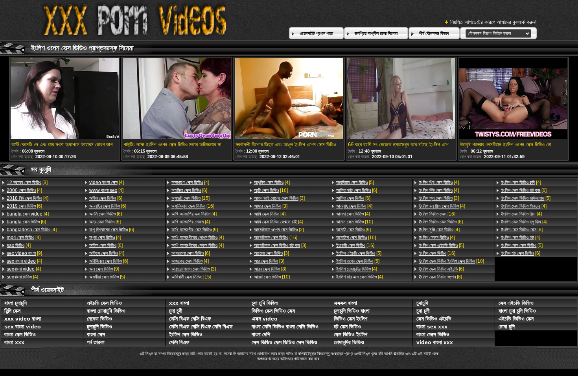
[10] (272, 277)
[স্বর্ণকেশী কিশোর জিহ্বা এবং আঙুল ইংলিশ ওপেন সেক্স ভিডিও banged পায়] (289, 99)
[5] (107, 277)
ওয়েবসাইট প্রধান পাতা (316, 33)
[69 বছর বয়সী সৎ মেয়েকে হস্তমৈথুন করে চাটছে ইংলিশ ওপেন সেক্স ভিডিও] (401, 99)
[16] (192, 206)
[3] (27, 182)
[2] (279, 229)
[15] (190, 198)
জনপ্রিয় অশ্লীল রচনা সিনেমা (376, 33)
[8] (270, 269)
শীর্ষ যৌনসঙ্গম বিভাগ (434, 33)
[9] (24, 253)
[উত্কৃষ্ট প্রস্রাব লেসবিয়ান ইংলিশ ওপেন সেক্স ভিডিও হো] (513, 99)
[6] (24, 206)
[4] (24, 190)
